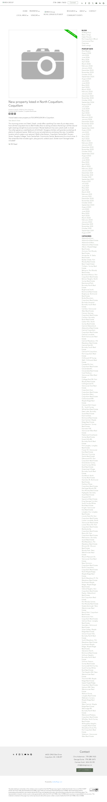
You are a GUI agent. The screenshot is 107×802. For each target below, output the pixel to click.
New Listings (86, 35)
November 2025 (88, 72)
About (82, 11)
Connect (73, 2)
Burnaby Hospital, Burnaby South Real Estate (89, 305)
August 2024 (86, 104)
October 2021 (86, 177)
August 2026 (86, 53)
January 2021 (87, 196)
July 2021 (85, 183)
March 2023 (86, 141)
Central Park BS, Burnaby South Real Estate (89, 347)
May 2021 (85, 188)
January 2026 (87, 68)
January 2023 (87, 145)
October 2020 (87, 203)
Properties (34, 11)
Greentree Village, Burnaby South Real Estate (89, 471)
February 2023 (87, 143)
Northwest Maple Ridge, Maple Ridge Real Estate (89, 585)
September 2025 (88, 77)
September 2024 (88, 102)
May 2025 (85, 85)
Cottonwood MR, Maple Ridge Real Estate (88, 401)
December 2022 (88, 147)
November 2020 (88, 201)
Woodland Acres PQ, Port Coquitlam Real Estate (89, 730)
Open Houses (86, 37)
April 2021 (85, 190)
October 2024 (87, 100)
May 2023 (85, 136)
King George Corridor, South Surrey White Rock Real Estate (90, 503)
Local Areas (21, 15)
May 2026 (85, 59)
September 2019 (88, 230)
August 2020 (86, 207)
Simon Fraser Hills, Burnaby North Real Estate (89, 636)
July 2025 (85, 81)
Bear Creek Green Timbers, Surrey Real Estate (89, 266)
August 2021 (86, 181)
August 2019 (86, 233)
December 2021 (87, 173)
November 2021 (87, 175)
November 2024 (88, 98)
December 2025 (88, 70)
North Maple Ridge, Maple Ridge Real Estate (89, 574)
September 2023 (88, 128)
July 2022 (85, 158)
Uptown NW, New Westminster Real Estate (88, 689)
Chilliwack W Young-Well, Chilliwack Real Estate (89, 360)
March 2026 (86, 64)
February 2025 (87, 91)
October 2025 (87, 74)
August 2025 (86, 79)
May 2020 (85, 213)
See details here (14, 120)
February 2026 (87, 66)
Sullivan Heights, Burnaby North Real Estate (89, 657)
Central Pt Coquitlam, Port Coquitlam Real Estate (89, 354)
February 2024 (87, 117)
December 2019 (87, 224)
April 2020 (86, 215)
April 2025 (86, 87)
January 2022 (87, 171)
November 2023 (88, 124)
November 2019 (87, 226)
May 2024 (85, 111)
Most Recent (86, 51)
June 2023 (86, 134)
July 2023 (85, 132)
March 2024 (86, 115)
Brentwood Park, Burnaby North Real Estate (89, 285)
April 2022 (85, 164)
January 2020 (87, 222)
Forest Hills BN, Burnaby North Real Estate (89, 441)
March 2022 (86, 166)
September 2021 (88, 179)
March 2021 (86, 192)
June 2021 (85, 186)
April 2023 (85, 139)
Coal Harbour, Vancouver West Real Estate (89, 375)
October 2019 (86, 228)
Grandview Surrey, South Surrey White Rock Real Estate (89, 465)
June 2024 (86, 109)
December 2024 (88, 96)
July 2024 (85, 106)
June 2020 (86, 211)
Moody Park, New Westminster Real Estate (88, 553)
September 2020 (88, 205)
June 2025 (86, 83)
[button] (82, 3)
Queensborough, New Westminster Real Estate (90, 608)
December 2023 (88, 121)
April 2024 (85, 113)
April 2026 (85, 62)
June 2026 (86, 57)
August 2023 (86, 130)
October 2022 (87, 151)
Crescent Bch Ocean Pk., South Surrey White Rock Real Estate (90, 407)
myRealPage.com (57, 782)
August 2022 (86, 156)
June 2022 (86, 160)
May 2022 (85, 162)
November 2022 (88, 149)
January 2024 (87, 119)
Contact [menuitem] (92, 11)
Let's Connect (84, 770)
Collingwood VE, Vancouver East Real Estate (89, 386)
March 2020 (86, 218)
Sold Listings (86, 45)
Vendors (34, 15)
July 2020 (85, 209)
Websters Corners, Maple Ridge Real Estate (88, 700)
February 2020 (87, 220)
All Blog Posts (86, 32)
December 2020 (88, 198)
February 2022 (87, 168)
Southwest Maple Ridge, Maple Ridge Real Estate (89, 647)
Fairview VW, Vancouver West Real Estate (89, 431)
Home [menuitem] (25, 11)
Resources (71, 11)
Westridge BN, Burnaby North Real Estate (89, 711)
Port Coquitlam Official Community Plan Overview (90, 41)
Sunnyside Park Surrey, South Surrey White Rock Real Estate (90, 668)
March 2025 (86, 89)
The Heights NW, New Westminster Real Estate (90, 674)
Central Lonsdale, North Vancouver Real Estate (89, 337)
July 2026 (85, 55)
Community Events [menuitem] (74, 15)
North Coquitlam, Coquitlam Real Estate (25, 111)
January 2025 (87, 94)
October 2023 (87, 126)
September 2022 (88, 154)
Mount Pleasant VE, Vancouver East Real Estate (89, 559)
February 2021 (87, 194)
